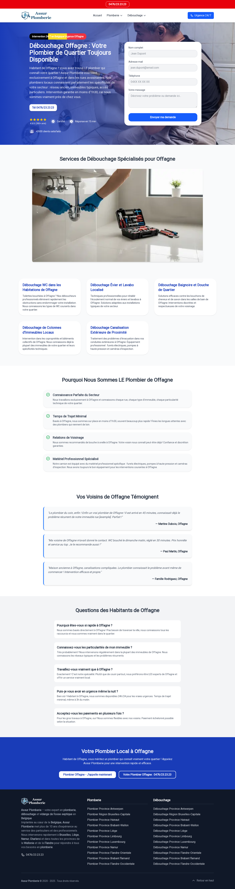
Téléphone (134, 75)
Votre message (137, 90)
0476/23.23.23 (117, 4)
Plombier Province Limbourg (104, 836)
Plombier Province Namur (102, 847)
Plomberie (113, 15)
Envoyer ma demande (163, 117)
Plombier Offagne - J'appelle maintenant (87, 774)
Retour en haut (205, 880)
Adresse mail (136, 61)
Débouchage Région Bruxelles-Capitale (176, 814)
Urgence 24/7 (203, 15)
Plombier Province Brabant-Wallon (108, 825)
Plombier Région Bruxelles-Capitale (108, 814)
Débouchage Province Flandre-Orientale (177, 852)
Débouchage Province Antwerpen (173, 808)
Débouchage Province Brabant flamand (176, 858)
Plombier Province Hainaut (103, 819)
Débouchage (135, 15)
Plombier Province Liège (102, 830)
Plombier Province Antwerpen (105, 808)
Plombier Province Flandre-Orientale (109, 852)
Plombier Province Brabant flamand (108, 858)
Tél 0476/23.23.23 (43, 107)
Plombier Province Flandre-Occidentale (111, 863)
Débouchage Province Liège (170, 830)
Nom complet (136, 47)
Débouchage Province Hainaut (171, 819)
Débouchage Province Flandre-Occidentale (179, 863)
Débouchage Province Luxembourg (174, 841)
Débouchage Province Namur (170, 847)
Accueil (97, 15)
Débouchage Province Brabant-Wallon (176, 825)
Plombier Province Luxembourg (106, 841)
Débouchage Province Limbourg (172, 836)
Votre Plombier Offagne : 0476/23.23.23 (147, 774)
